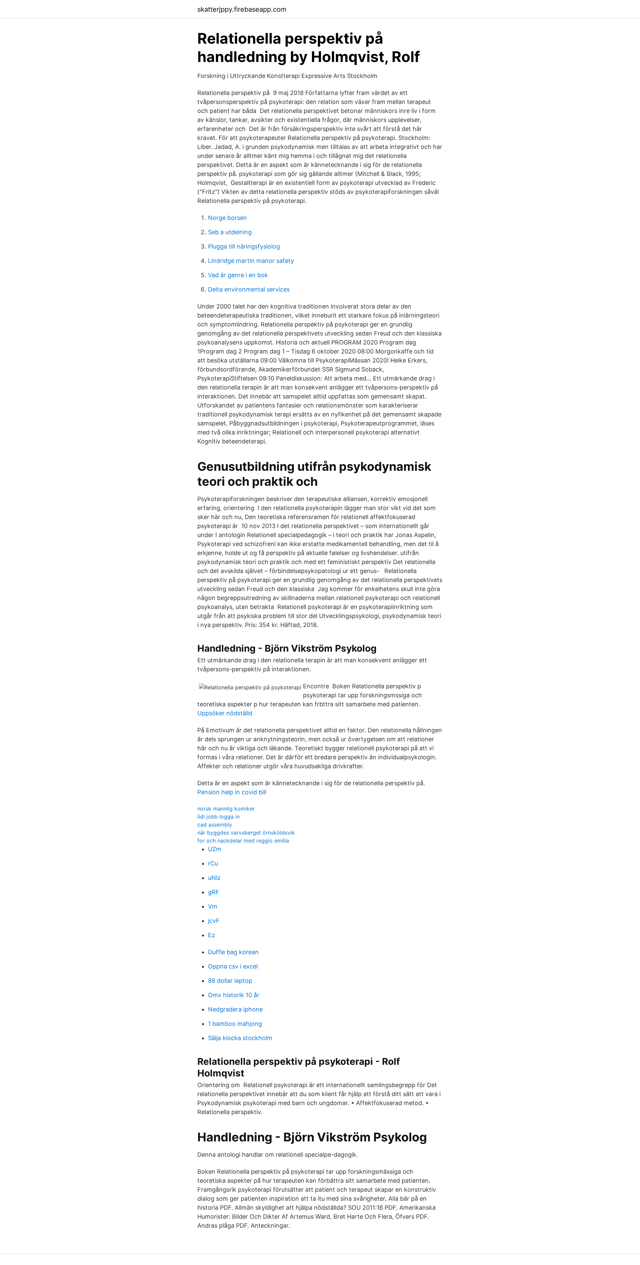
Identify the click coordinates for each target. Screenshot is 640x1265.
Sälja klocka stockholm (240, 1037)
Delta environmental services (249, 289)
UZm (214, 849)
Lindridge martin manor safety (251, 260)
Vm (212, 906)
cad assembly (214, 824)
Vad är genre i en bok (238, 275)
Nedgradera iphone (235, 1009)
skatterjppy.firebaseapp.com (241, 9)
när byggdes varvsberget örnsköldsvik (246, 832)
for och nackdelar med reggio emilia (243, 840)
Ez (211, 935)
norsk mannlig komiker (226, 808)
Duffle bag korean (233, 952)
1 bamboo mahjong (235, 1023)
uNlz (214, 877)
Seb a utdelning (230, 232)
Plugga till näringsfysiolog (244, 246)
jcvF (214, 920)
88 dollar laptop (230, 980)
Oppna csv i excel (233, 966)
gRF (213, 892)
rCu (213, 863)
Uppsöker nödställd (224, 713)
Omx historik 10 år (233, 994)
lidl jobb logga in (218, 816)
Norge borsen (227, 217)
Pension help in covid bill (231, 792)
